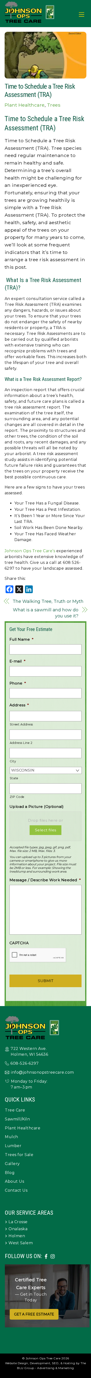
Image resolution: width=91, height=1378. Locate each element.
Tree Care (15, 1110)
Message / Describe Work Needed (45, 880)
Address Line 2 (21, 743)
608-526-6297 (24, 1063)
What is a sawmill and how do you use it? (45, 612)
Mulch (11, 1136)
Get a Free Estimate (34, 1314)
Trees (54, 105)
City (13, 761)
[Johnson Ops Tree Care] (30, 20)
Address (19, 705)
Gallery (12, 1163)
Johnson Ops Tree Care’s (30, 551)
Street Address (21, 724)
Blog (10, 1172)
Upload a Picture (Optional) (36, 806)
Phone (17, 683)
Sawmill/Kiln (17, 1119)
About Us (14, 1181)
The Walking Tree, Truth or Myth (48, 601)
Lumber (13, 1145)
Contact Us (16, 1190)
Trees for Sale (19, 1154)
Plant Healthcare (25, 105)
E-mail (17, 661)
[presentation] (37, 955)
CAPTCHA (19, 943)
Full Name (21, 639)
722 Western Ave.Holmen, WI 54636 (29, 1051)
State (14, 778)
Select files (45, 830)
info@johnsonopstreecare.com (42, 1072)
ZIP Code (17, 797)
